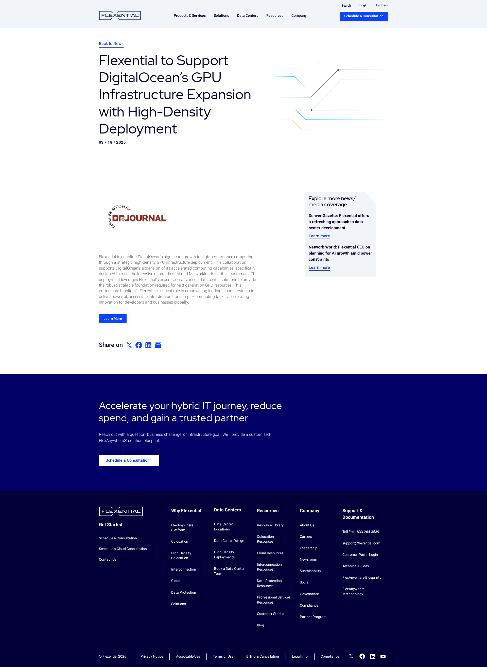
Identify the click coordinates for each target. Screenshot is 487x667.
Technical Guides (355, 566)
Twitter (351, 657)
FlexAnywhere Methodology (353, 591)
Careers (306, 537)
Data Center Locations (223, 526)
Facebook (362, 656)
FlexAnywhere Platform (182, 527)
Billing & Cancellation (262, 656)
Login (363, 5)
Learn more (319, 236)
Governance (309, 594)
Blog (260, 625)
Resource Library (270, 525)
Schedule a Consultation (364, 16)
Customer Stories (270, 614)
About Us (307, 525)
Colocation (179, 541)
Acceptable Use (188, 656)
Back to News (111, 43)
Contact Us (107, 559)
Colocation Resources (265, 539)
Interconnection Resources (269, 567)
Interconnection (183, 569)
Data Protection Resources (269, 583)
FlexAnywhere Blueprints (361, 577)
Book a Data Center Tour (229, 571)
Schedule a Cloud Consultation (123, 549)
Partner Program (313, 617)
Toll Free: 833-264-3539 (360, 532)
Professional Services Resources (273, 599)
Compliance (309, 605)
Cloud (175, 581)
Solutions (178, 604)
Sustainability (310, 571)
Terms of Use (223, 656)
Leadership (308, 548)
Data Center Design (229, 541)
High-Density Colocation (181, 555)
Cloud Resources (270, 553)
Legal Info (300, 656)
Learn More (112, 318)
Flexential (120, 15)
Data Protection (183, 592)
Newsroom (308, 559)
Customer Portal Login (360, 555)
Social (304, 582)
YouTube (383, 657)
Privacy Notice (152, 656)
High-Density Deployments (224, 554)
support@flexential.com (361, 543)
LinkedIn (373, 657)
